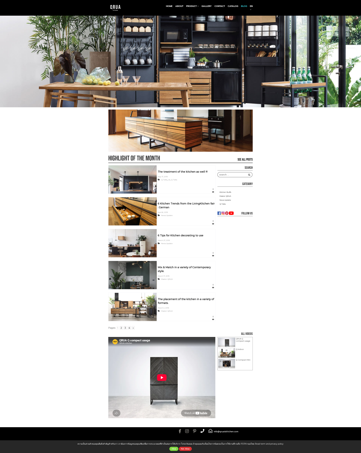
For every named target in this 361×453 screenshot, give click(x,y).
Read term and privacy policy (269, 444)
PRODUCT (191, 6)
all (169, 180)
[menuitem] (251, 6)
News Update (167, 215)
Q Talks (164, 180)
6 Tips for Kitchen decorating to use (180, 235)
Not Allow (185, 448)
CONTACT (219, 6)
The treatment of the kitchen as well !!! (182, 171)
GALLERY (207, 6)
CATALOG (233, 6)
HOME (169, 6)
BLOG (244, 6)
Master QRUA (167, 279)
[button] (235, 342)
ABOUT (179, 6)
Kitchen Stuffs (225, 192)
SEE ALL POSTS (245, 159)
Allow (173, 448)
